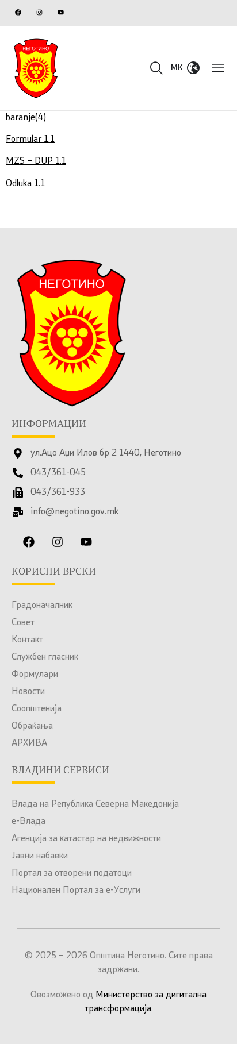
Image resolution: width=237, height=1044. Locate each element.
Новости (28, 691)
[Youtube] (60, 12)
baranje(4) (26, 117)
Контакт (27, 640)
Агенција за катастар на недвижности (86, 838)
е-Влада (28, 821)
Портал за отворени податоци (72, 873)
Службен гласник (45, 657)
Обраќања (32, 726)
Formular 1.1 (30, 139)
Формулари (35, 674)
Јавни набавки (40, 856)
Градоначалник (42, 605)
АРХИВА (29, 743)
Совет (23, 622)
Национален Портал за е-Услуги (76, 890)
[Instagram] (39, 12)
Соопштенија (37, 709)
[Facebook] (18, 12)
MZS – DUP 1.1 (36, 161)
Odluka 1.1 (25, 183)
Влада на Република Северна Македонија (95, 804)
